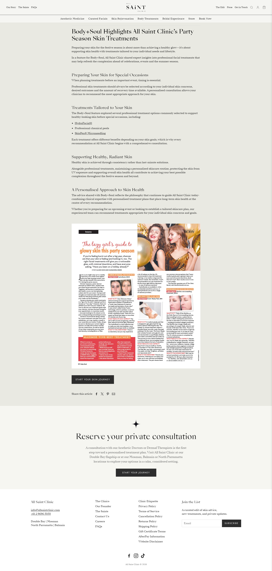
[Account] (257, 7)
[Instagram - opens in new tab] (136, 556)
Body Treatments (148, 18)
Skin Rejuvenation (122, 18)
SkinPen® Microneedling (90, 133)
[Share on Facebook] (96, 394)
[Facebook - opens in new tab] (129, 556)
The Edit (220, 7)
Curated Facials (98, 18)
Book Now (205, 18)
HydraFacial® (83, 123)
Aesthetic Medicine (72, 18)
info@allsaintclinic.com (45, 510)
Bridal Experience (173, 18)
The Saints (23, 7)
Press (229, 7)
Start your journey (136, 472)
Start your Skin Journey (93, 379)
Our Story (11, 7)
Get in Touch (241, 7)
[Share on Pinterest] (107, 394)
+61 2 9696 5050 (41, 514)
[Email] (113, 394)
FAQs (34, 7)
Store (191, 18)
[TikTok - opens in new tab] (143, 556)
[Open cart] (264, 7)
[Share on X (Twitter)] (102, 394)
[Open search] (251, 7)
